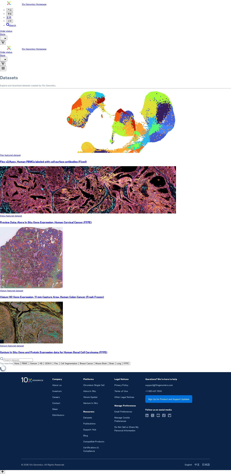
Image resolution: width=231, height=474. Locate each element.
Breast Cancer (86, 363)
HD (41, 363)
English (188, 464)
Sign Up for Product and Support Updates (168, 399)
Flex (56, 363)
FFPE (126, 363)
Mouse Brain (101, 363)
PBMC (25, 363)
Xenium (33, 363)
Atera (16, 363)
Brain (111, 363)
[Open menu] (3, 68)
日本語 (206, 464)
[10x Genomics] (32, 415)
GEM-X (48, 363)
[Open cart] (3, 42)
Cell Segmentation (69, 363)
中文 (197, 464)
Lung (119, 363)
